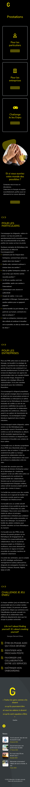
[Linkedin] (3, 725)
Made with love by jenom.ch (15, 781)
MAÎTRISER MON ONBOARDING (13, 669)
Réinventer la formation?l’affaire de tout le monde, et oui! (18, 764)
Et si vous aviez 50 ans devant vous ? (17, 755)
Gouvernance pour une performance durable (17, 747)
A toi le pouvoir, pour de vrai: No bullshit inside (18, 739)
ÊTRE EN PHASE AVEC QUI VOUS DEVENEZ (16, 644)
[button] (27, 5)
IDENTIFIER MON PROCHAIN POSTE (14, 652)
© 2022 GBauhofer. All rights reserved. (15, 779)
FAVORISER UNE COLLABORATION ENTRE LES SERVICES (16, 660)
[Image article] (5, 740)
